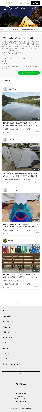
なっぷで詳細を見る (29, 73)
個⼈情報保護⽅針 (21, 393)
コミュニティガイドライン (21, 399)
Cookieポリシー (21, 401)
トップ (5, 29)
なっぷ (5, 359)
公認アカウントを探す (10, 332)
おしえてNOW (7, 337)
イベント (6, 343)
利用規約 (21, 396)
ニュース (6, 348)
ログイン (36, 3)
